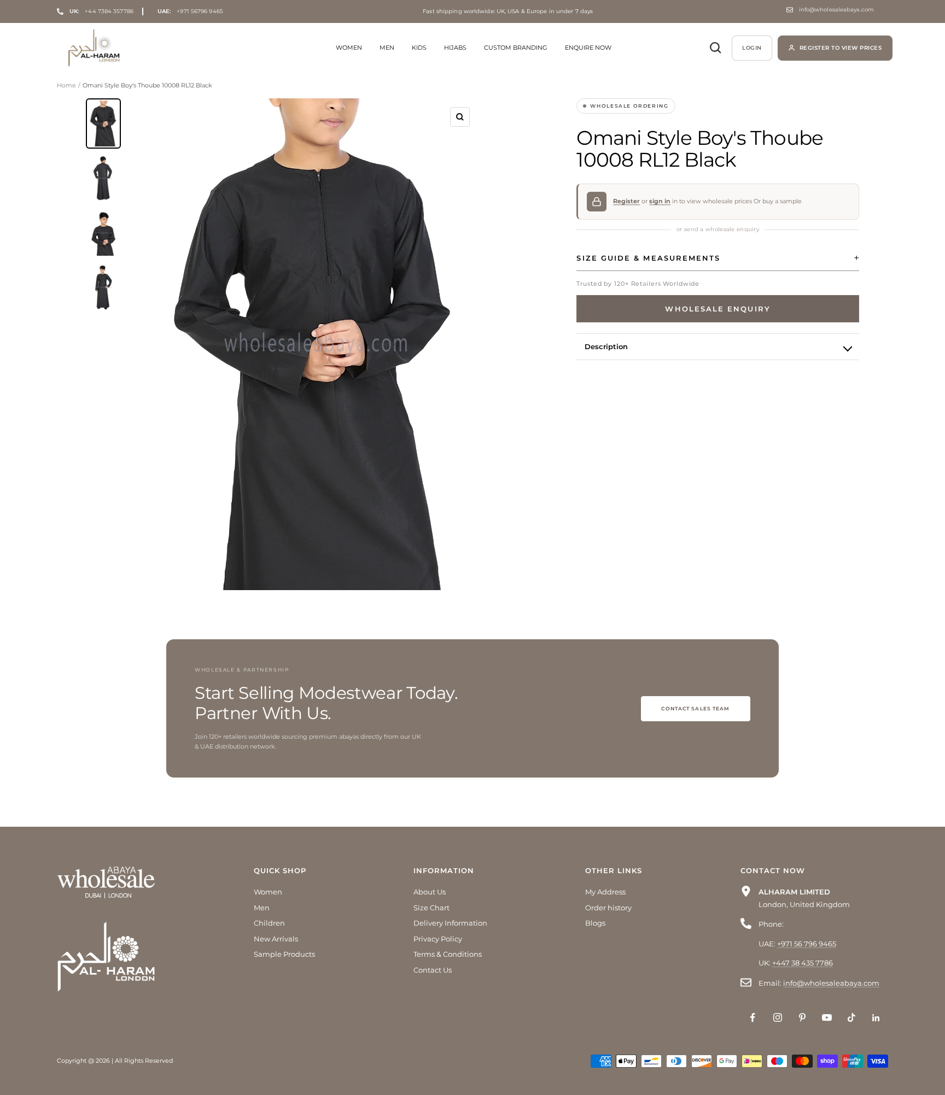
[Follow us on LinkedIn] (876, 1017)
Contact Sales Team (695, 708)
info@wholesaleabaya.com (836, 10)
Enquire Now (588, 47)
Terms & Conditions (447, 954)
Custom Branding (515, 47)
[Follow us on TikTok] (851, 1017)
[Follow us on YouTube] (826, 1017)
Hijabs (455, 47)
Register (626, 201)
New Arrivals (276, 938)
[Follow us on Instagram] (777, 1017)
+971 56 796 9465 (806, 943)
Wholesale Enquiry (717, 308)
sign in (659, 201)
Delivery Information (450, 923)
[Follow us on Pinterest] (802, 1017)
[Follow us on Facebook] (752, 1017)
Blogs (595, 923)
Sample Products (284, 954)
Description (606, 346)
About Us (429, 891)
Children (269, 923)
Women (349, 47)
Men (387, 47)
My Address (605, 891)
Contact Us (432, 970)
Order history (608, 907)
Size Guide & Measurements (648, 258)
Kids (419, 47)
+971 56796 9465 (190, 11)
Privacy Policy (437, 938)
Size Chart (431, 907)
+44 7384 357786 (101, 11)
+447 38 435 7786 (802, 962)
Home (66, 85)
